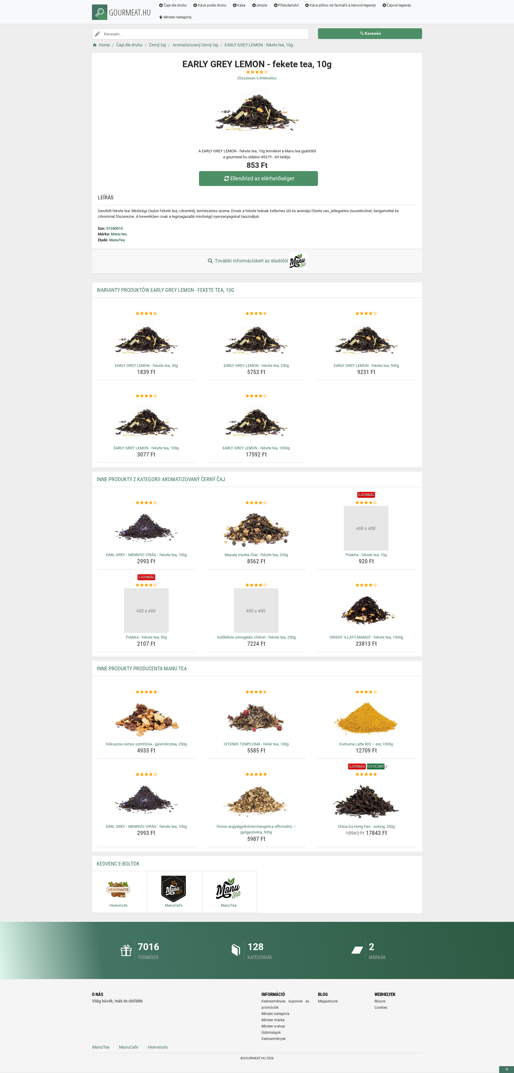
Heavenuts (158, 1047)
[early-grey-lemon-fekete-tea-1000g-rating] (256, 396)
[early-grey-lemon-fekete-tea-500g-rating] (366, 314)
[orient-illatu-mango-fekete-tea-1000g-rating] (366, 585)
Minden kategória (178, 17)
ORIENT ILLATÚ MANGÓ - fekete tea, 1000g (366, 637)
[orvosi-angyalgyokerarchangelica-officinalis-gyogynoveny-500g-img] (256, 800)
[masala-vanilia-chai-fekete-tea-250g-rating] (256, 503)
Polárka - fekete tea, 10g (366, 555)
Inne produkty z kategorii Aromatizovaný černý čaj (161, 479)
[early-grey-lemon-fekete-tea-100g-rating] (146, 396)
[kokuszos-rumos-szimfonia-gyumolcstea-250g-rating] (146, 692)
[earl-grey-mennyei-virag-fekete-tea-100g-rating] (146, 503)
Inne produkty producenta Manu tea (142, 668)
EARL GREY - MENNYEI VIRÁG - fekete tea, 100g (146, 555)
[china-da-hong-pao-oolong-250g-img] (366, 800)
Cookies (380, 1007)
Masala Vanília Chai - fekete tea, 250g (256, 555)
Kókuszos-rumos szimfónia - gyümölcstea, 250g (146, 744)
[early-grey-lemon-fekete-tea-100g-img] (146, 421)
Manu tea (119, 234)
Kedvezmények (273, 1039)
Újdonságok (271, 1032)
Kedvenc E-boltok (118, 864)
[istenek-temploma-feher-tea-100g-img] (256, 717)
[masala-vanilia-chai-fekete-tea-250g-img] (256, 528)
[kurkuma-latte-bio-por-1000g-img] (366, 717)
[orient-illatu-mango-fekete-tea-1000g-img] (366, 610)
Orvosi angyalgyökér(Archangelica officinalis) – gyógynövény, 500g (256, 829)
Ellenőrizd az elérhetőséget (262, 178)
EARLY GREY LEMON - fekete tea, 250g (256, 365)
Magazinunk (328, 1001)
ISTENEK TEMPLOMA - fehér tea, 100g (256, 744)
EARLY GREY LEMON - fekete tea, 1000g (256, 448)
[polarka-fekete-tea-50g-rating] (146, 585)
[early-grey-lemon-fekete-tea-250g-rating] (256, 314)
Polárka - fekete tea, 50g (146, 637)
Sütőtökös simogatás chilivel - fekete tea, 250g (256, 637)
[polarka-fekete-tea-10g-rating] (366, 503)
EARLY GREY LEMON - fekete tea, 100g (146, 448)
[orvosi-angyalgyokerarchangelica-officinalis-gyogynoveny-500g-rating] (256, 775)
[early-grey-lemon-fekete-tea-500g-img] (366, 339)
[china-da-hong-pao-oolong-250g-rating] (366, 775)
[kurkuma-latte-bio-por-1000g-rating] (366, 692)
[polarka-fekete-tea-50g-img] (146, 610)
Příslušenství (288, 5)
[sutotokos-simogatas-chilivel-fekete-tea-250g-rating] (256, 585)
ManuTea (117, 240)
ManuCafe (128, 1047)
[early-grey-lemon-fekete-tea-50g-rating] (146, 314)
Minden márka (273, 1020)
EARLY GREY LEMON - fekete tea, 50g (146, 365)
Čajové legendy (399, 5)
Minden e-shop (273, 1026)
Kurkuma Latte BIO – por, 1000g (366, 744)
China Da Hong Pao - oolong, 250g (366, 826)
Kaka (241, 5)
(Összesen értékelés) (257, 78)
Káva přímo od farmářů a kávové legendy (343, 5)
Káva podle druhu (212, 5)
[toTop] (506, 1069)
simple (261, 5)
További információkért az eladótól (251, 261)
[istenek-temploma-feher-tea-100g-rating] (256, 692)
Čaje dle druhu (175, 5)
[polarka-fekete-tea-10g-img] (366, 528)
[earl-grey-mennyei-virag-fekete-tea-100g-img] (146, 528)
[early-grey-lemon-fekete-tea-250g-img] (256, 339)
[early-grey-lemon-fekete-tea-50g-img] (146, 339)
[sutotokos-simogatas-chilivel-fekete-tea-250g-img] (256, 610)
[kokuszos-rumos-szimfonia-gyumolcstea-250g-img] (146, 717)
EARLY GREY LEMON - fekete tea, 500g (366, 365)
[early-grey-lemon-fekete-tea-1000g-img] (256, 421)
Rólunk (380, 1001)
